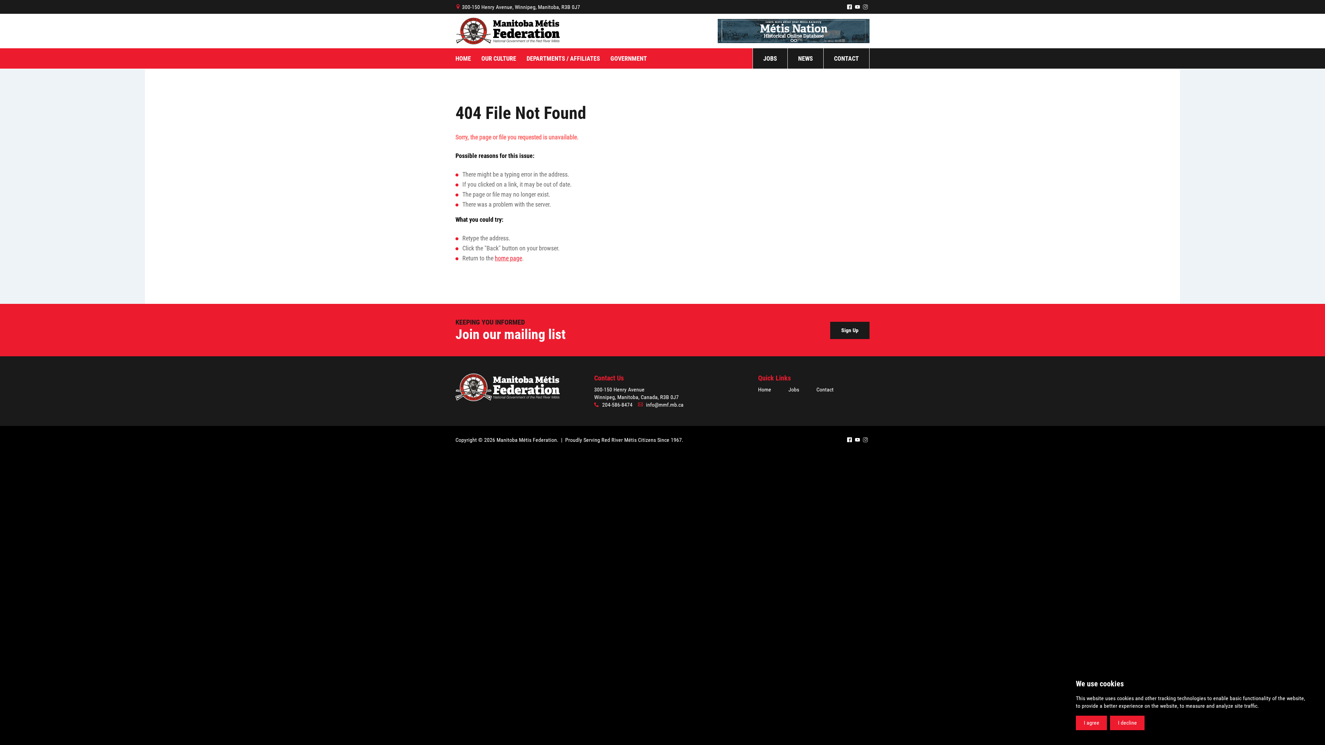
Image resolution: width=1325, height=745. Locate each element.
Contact (825, 389)
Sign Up (849, 330)
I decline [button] (1127, 722)
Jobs (793, 389)
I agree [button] (1091, 722)
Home (764, 389)
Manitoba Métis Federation (507, 31)
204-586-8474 (617, 404)
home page (508, 258)
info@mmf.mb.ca (665, 404)
